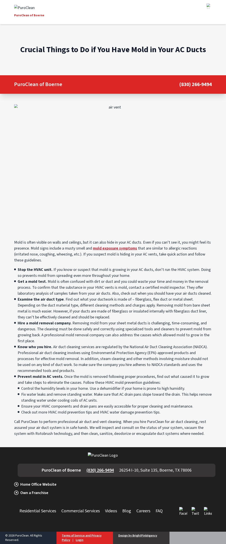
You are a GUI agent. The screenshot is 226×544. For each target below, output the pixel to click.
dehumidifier (110, 388)
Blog (126, 511)
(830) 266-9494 (195, 85)
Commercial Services (80, 511)
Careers (143, 511)
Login (79, 540)
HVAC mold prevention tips (70, 412)
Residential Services (37, 511)
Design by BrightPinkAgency (137, 535)
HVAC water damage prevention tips (130, 412)
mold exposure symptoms (115, 248)
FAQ (159, 511)
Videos (111, 511)
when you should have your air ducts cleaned (174, 293)
